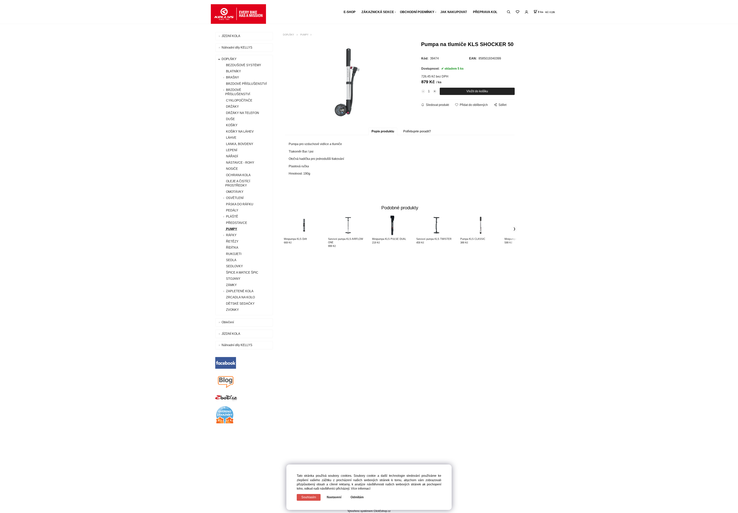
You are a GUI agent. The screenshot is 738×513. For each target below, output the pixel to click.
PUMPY (231, 229)
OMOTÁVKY (234, 191)
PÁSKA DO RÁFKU (239, 204)
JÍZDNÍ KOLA (231, 36)
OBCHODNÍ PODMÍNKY (417, 12)
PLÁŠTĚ (232, 216)
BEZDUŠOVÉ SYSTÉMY (243, 65)
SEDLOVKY (234, 266)
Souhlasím (308, 497)
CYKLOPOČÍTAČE (238, 100)
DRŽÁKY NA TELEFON (242, 113)
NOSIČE (231, 168)
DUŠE (230, 119)
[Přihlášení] (526, 11)
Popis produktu (382, 131)
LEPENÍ (231, 150)
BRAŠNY (232, 77)
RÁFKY (231, 235)
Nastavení (334, 497)
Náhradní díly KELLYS (237, 47)
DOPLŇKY (229, 59)
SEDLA (230, 260)
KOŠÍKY (231, 125)
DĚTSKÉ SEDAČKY (240, 303)
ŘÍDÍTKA (231, 247)
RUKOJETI (233, 254)
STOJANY (232, 278)
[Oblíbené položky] (517, 12)
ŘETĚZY (232, 241)
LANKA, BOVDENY (239, 144)
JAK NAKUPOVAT (453, 12)
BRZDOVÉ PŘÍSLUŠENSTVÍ (246, 83)
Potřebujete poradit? (417, 131)
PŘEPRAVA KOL (485, 12)
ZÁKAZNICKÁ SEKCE (378, 12)
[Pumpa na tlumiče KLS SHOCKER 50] (347, 82)
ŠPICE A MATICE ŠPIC (241, 272)
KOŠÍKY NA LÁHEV (239, 131)
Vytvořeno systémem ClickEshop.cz (369, 511)
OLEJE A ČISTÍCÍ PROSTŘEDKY (237, 183)
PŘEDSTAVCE (236, 222)
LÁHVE (230, 137)
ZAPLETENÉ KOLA (239, 291)
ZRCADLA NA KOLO (240, 297)
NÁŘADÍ (231, 156)
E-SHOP (350, 12)
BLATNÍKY (233, 71)
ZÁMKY (231, 285)
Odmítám (357, 497)
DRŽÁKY (232, 106)
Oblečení (228, 322)
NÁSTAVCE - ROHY (239, 162)
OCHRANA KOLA (238, 175)
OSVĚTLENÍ (234, 198)
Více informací (360, 488)
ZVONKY (232, 309)
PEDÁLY (231, 210)
